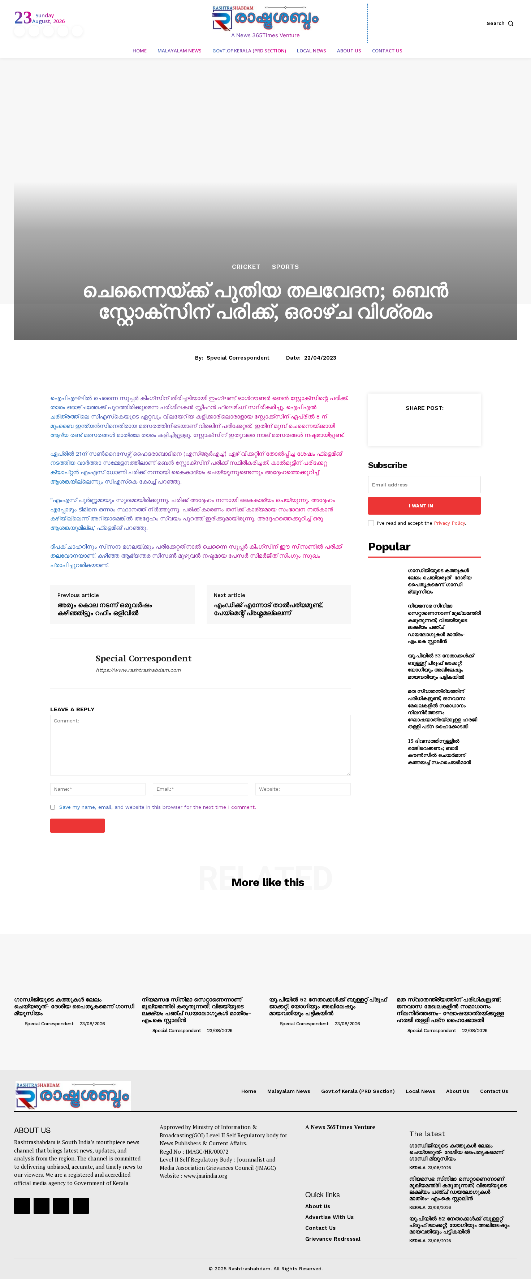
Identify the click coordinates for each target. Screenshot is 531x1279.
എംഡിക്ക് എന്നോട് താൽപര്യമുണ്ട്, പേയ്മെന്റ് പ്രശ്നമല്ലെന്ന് (268, 609)
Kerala (417, 1167)
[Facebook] (19, 31)
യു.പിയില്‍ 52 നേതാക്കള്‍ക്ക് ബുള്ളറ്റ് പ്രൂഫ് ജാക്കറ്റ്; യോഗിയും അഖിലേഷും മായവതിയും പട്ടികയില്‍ (441, 666)
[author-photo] (18, 1023)
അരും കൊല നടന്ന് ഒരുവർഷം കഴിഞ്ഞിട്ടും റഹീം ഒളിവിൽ (104, 609)
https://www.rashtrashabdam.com (138, 670)
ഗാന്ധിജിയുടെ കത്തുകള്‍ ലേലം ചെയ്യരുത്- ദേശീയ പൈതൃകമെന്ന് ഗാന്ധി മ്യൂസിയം (439, 581)
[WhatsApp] (440, 426)
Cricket (246, 267)
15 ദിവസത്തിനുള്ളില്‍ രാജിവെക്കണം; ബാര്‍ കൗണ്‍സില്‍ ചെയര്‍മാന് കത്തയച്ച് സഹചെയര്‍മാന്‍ (439, 751)
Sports (285, 267)
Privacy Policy (449, 523)
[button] (502, 23)
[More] (457, 426)
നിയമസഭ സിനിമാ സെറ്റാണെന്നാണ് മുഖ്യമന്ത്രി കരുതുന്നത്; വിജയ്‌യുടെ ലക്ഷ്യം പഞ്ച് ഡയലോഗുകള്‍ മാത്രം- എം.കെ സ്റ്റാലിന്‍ (444, 623)
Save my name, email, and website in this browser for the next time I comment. (157, 807)
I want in (421, 505)
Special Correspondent (238, 358)
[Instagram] (34, 31)
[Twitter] (62, 31)
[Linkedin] (48, 31)
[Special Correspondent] (67, 663)
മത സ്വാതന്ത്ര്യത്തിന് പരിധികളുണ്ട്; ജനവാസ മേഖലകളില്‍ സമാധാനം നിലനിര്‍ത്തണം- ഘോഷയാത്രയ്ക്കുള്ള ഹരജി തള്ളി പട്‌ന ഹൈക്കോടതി (442, 708)
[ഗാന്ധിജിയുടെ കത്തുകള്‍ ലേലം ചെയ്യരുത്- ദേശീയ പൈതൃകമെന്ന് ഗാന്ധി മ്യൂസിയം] (385, 578)
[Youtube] (77, 31)
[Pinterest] (424, 426)
